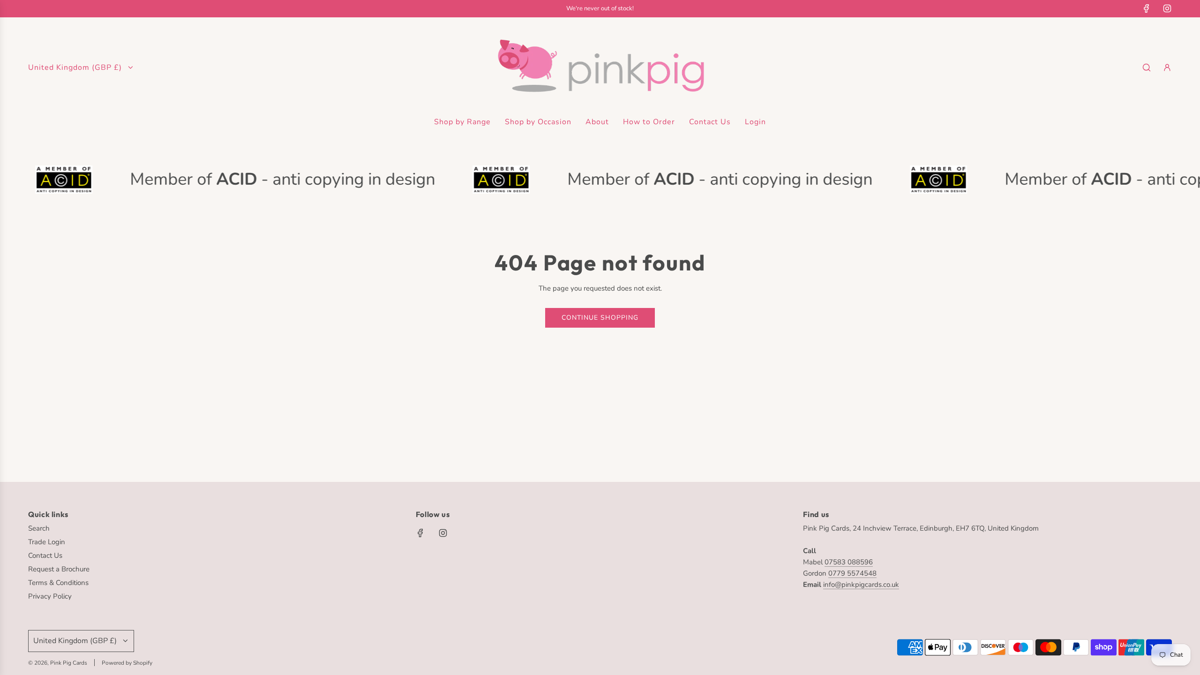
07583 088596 (849, 562)
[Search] (1146, 67)
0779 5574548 (852, 573)
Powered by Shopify (127, 663)
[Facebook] (1146, 8)
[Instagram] (1167, 8)
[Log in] (1167, 67)
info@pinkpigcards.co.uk (861, 584)
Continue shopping (600, 317)
